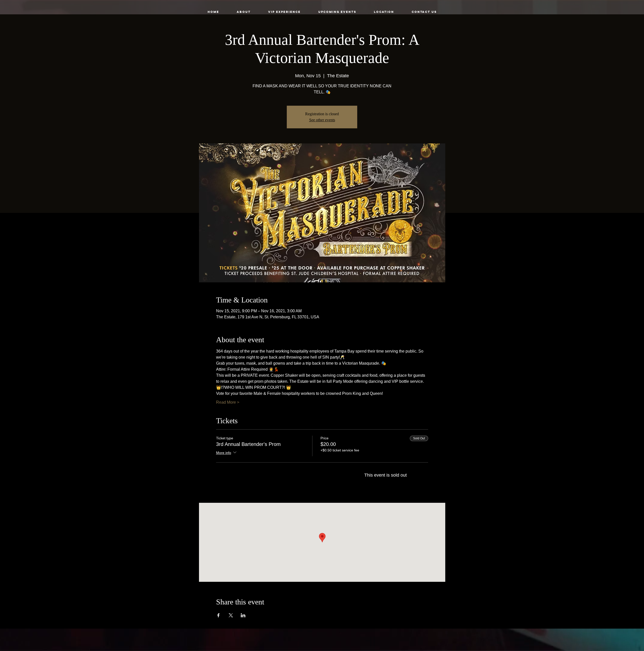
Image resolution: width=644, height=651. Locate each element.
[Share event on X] (230, 615)
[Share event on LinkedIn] (243, 615)
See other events (322, 120)
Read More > (227, 402)
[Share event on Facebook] (218, 615)
